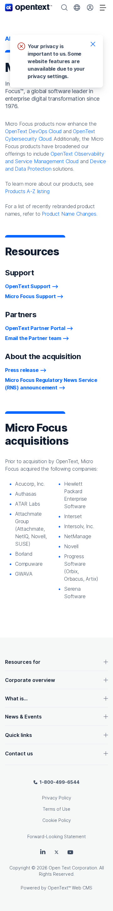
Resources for (22, 662)
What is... (16, 698)
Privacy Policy (56, 797)
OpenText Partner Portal (35, 328)
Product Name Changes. (69, 214)
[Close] (93, 44)
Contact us (19, 753)
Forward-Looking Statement (56, 836)
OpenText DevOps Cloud (33, 131)
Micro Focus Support (30, 296)
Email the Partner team (33, 338)
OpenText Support (28, 286)
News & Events (23, 716)
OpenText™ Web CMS (70, 887)
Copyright (19, 867)
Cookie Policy (56, 820)
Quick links (18, 735)
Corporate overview (30, 680)
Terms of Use (56, 809)
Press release (22, 370)
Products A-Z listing (27, 191)
